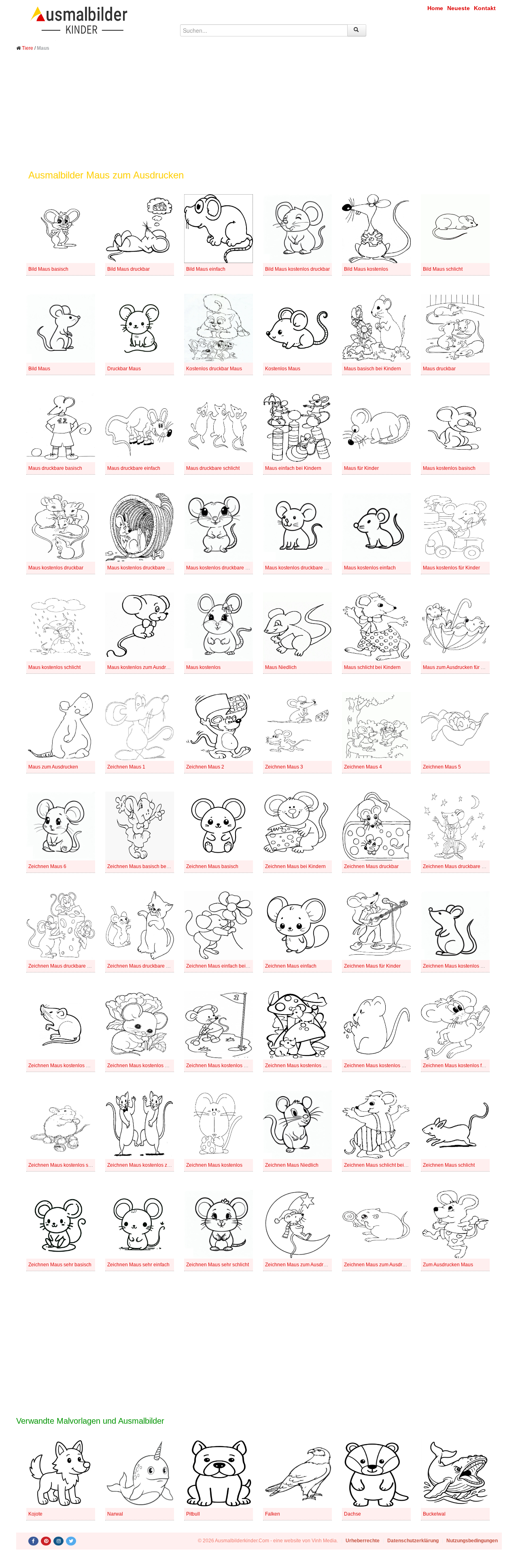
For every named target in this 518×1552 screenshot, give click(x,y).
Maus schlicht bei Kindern (372, 667)
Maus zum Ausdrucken (53, 767)
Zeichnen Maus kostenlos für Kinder (462, 1065)
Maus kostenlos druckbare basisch (145, 568)
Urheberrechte (363, 1541)
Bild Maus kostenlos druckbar (297, 269)
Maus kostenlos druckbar (55, 568)
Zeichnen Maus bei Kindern (295, 866)
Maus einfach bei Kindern (293, 468)
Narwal (115, 1514)
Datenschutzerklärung (413, 1541)
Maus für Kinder (361, 468)
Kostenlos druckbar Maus (214, 369)
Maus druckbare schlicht (213, 468)
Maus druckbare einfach (133, 468)
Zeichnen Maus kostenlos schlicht (65, 1165)
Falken (272, 1514)
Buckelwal (434, 1514)
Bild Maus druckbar (128, 269)
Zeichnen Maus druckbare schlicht (145, 966)
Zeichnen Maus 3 (284, 767)
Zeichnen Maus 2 (205, 767)
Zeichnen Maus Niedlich (291, 1165)
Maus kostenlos (203, 667)
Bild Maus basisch (48, 269)
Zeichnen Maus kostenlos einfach (381, 1065)
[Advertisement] (259, 116)
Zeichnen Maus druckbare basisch (461, 866)
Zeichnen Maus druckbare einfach (65, 966)
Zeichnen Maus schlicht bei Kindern (383, 1165)
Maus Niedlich (281, 667)
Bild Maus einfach (205, 269)
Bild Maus (39, 369)
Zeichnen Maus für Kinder (372, 966)
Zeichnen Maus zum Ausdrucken (380, 1265)
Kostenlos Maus (282, 369)
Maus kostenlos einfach (370, 568)
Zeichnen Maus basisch (212, 866)
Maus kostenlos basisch (449, 468)
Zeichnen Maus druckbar (371, 866)
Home (435, 8)
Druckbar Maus (124, 369)
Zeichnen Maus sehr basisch (59, 1265)
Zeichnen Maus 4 (363, 767)
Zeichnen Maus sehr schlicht (217, 1265)
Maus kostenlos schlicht (54, 667)
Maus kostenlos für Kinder (451, 568)
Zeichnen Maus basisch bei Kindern (146, 866)
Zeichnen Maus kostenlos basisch (460, 966)
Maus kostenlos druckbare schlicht (303, 568)
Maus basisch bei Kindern (372, 369)
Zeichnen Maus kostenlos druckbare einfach (234, 1065)
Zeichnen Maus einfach (290, 966)
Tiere (27, 48)
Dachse (352, 1514)
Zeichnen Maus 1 (126, 767)
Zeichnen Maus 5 (442, 767)
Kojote (35, 1514)
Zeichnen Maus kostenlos (214, 1165)
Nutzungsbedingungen (472, 1541)
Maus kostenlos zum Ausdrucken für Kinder (154, 667)
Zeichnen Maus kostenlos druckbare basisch (156, 1065)
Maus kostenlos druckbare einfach (223, 568)
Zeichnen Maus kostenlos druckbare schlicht (314, 1065)
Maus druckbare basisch (55, 468)
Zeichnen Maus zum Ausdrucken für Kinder (312, 1265)
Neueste (458, 8)
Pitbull (193, 1514)
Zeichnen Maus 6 (47, 866)
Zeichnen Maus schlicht (449, 1165)
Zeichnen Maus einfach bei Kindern (225, 966)
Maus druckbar (439, 369)
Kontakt (485, 8)
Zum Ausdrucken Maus (448, 1265)
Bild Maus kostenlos (366, 269)
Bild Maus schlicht (443, 269)
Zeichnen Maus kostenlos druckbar (66, 1065)
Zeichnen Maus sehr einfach (138, 1265)
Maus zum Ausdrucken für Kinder (459, 667)
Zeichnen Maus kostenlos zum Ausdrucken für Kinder (165, 1165)
